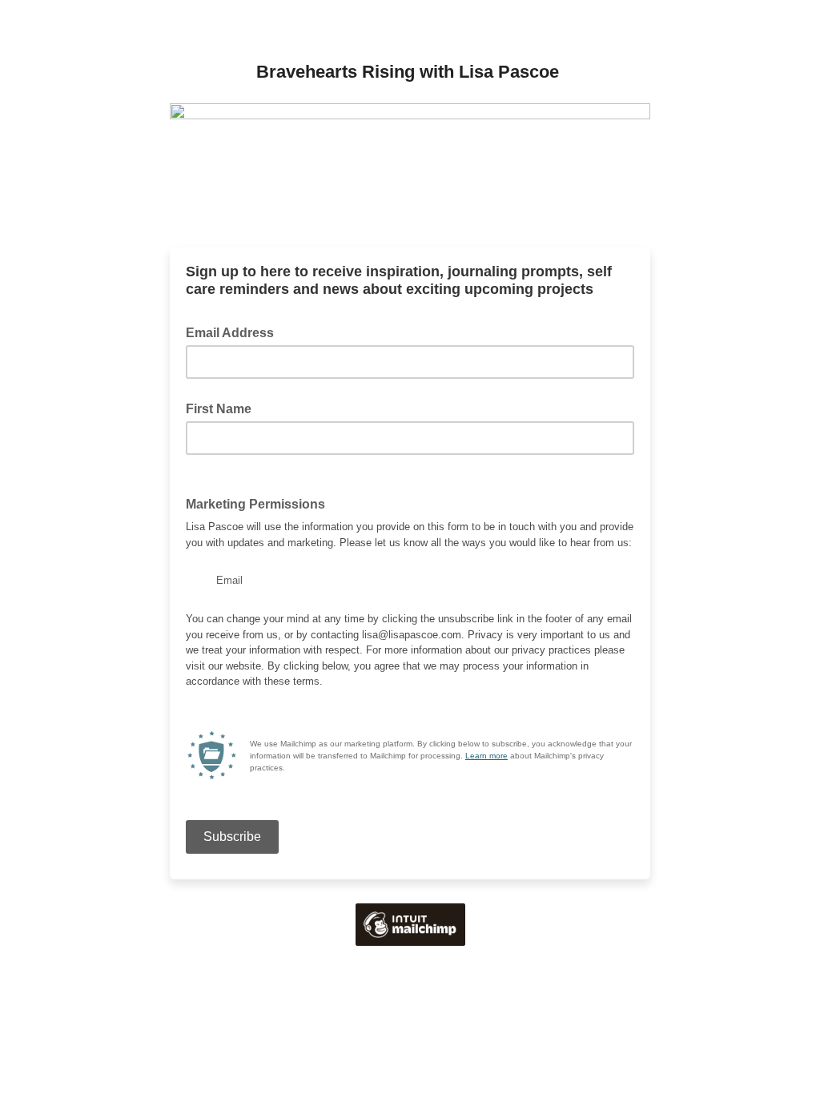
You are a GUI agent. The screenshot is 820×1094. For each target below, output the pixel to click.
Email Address (234, 331)
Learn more (486, 755)
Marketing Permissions (260, 503)
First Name (218, 409)
